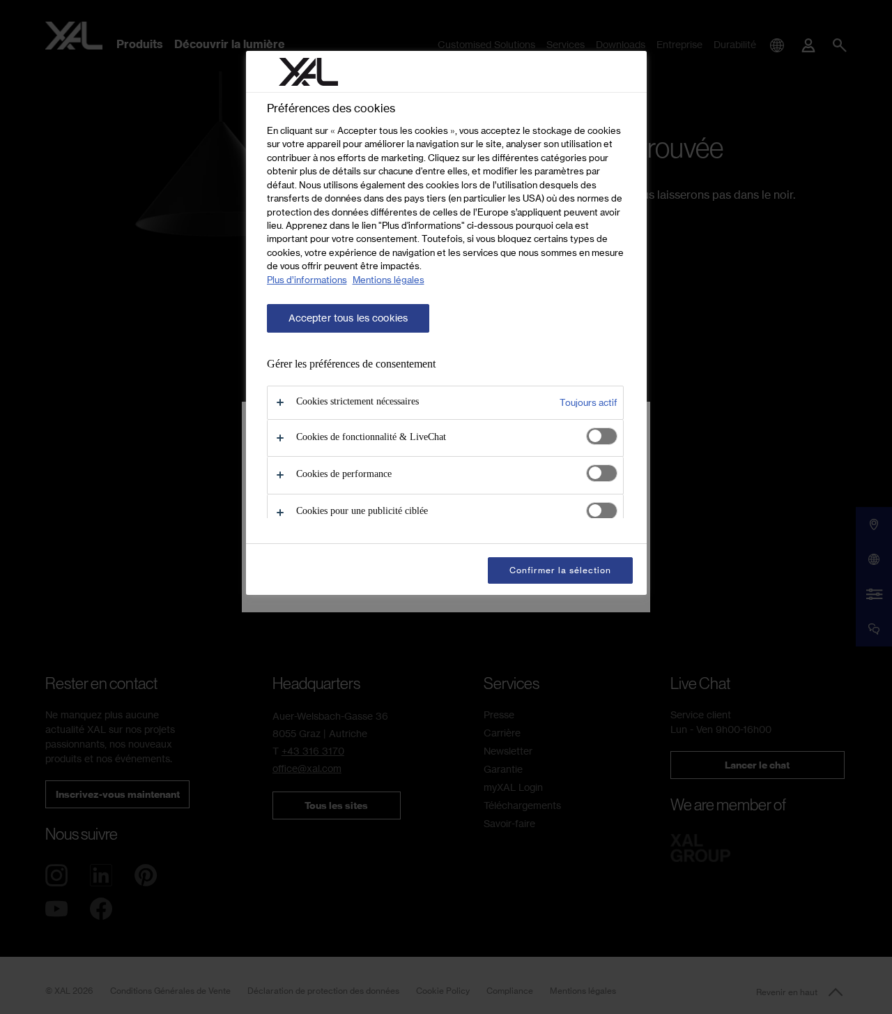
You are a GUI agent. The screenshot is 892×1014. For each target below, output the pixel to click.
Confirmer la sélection (559, 570)
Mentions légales (388, 279)
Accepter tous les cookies (348, 318)
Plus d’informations (307, 279)
